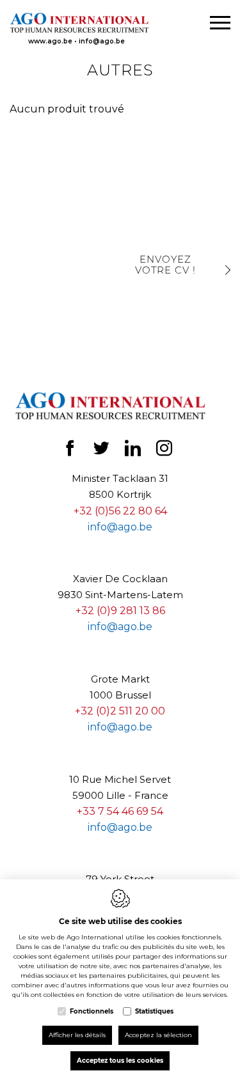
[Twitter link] (102, 451)
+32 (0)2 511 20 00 (120, 711)
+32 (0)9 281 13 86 (120, 611)
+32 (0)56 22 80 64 (120, 511)
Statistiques (154, 1011)
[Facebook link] (71, 451)
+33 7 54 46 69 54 (120, 811)
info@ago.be (102, 41)
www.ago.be (50, 41)
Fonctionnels (91, 1011)
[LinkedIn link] (134, 451)
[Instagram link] (164, 451)
